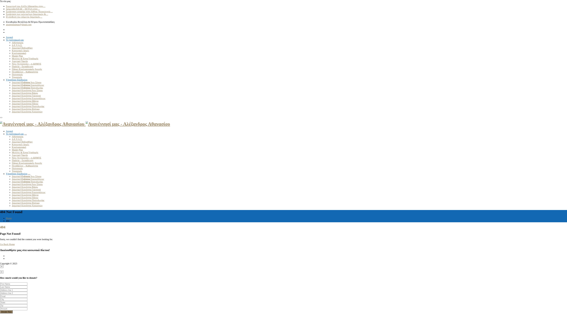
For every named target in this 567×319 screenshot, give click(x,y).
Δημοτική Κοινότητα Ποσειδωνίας (28, 106)
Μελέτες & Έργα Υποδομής (25, 58)
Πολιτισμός (17, 74)
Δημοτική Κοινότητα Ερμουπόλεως (28, 98)
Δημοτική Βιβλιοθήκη (22, 48)
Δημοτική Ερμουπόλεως (28, 85)
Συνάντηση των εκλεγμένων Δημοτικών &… (27, 14)
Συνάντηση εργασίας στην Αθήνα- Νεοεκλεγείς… (29, 11)
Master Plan (17, 56)
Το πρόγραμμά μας (15, 40)
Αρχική (9, 37)
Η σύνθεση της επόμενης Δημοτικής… (24, 17)
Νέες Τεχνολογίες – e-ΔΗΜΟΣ (26, 64)
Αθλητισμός (17, 42)
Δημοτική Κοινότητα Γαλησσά (26, 96)
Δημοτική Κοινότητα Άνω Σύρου (27, 90)
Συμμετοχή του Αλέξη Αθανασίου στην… (25, 6)
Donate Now (6, 312)
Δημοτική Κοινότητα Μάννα (25, 101)
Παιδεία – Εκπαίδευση (22, 66)
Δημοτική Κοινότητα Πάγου (25, 103)
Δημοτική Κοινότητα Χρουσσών (27, 111)
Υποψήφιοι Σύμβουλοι (16, 80)
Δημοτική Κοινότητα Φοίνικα (25, 109)
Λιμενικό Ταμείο (20, 61)
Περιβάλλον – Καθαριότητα (25, 72)
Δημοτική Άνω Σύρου (26, 82)
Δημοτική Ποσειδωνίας (27, 88)
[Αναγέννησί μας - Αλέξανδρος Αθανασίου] (85, 124)
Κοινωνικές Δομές (20, 50)
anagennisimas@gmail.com (18, 24)
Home (9, 218)
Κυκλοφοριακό (19, 53)
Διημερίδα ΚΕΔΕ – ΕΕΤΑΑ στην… (23, 9)
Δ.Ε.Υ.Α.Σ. (17, 45)
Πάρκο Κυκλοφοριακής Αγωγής (27, 69)
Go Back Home (7, 244)
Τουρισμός (17, 77)
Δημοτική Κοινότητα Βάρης (25, 93)
